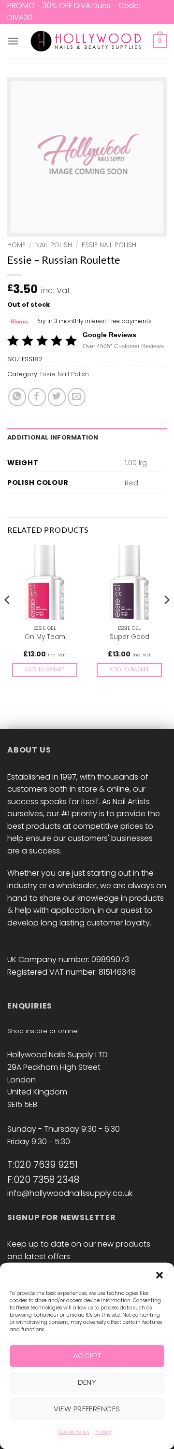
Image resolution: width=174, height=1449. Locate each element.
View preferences (87, 1409)
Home (16, 245)
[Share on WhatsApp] (17, 397)
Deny (87, 1382)
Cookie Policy (73, 1431)
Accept (87, 1355)
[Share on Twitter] (57, 397)
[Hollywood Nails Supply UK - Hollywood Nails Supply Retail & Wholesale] (87, 41)
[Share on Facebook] (37, 397)
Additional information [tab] (53, 437)
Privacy (103, 1431)
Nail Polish (53, 245)
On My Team (45, 637)
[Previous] (8, 619)
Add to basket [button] (44, 669)
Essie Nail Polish (109, 245)
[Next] (166, 619)
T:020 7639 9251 (42, 1164)
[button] (159, 1275)
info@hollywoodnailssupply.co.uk (69, 1193)
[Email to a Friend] (77, 397)
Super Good (129, 637)
